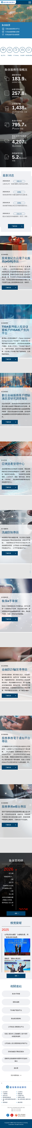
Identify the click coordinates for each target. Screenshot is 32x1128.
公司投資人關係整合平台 (16, 1027)
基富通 (16, 1068)
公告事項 (20, 1091)
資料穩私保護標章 (20, 1115)
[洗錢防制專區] (30, 563)
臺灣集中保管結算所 (8, 2)
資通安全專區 (21, 1097)
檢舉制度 (5, 1102)
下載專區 (5, 1093)
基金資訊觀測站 (16, 1018)
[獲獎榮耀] (30, 574)
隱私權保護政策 (7, 1097)
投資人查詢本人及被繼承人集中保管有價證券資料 (16, 1035)
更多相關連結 (15, 1075)
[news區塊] (30, 555)
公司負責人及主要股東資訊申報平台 (16, 1043)
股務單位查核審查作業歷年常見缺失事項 (16, 1060)
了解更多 (14, 226)
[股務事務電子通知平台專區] (30, 568)
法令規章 (5, 1091)
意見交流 (5, 1095)
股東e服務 (16, 1002)
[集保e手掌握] (30, 565)
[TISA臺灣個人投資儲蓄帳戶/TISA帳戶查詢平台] (30, 558)
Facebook (7, 1115)
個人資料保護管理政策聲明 (9, 1100)
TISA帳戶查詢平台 (16, 1010)
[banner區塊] (30, 552)
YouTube (11, 1115)
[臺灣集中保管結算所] (16, 1086)
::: (1, 1083)
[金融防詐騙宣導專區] (30, 566)
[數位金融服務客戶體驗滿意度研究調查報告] (30, 560)
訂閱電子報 (21, 1095)
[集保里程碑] (30, 572)
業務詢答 (20, 1093)
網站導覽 (20, 1102)
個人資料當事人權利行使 (24, 1099)
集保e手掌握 (16, 993)
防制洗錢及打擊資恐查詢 (16, 1051)
